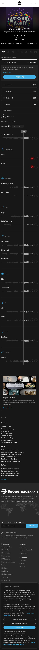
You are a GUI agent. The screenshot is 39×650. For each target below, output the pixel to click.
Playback (4, 568)
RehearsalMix (5, 580)
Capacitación (24, 553)
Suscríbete (19, 77)
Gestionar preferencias (19, 619)
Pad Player (4, 571)
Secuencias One (6, 547)
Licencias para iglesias (8, 562)
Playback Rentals (6, 574)
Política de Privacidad (18, 644)
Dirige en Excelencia (26, 550)
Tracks (3, 565)
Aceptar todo (19, 627)
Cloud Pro (4, 577)
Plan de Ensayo (6, 553)
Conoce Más (7, 72)
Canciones (23, 547)
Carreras (22, 563)
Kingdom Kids (9, 32)
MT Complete (5, 559)
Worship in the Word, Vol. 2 (25, 32)
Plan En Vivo (5, 550)
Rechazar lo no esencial (19, 623)
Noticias (22, 566)
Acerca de (23, 560)
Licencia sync (5, 556)
